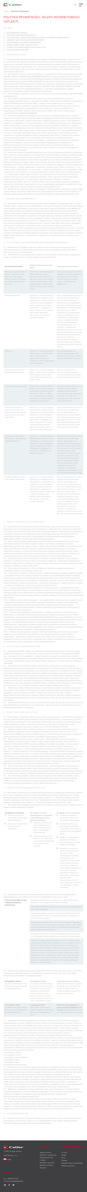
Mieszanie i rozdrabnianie (48, 1155)
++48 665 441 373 (12, 1179)
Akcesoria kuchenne (46, 1165)
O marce (64, 1152)
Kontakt (63, 1155)
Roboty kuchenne (45, 1152)
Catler (6, 11)
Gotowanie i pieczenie (47, 1163)
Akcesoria (43, 1168)
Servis (63, 1158)
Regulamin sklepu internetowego (72, 1163)
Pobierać (64, 1160)
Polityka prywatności (67, 1166)
